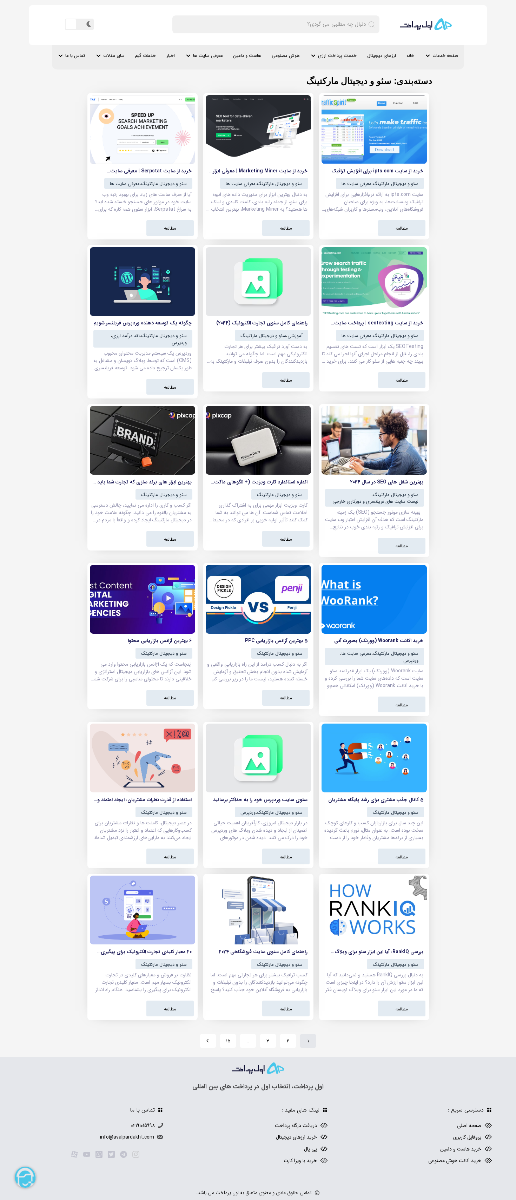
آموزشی (295, 335)
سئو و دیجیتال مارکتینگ (395, 183)
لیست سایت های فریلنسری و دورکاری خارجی (375, 501)
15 (228, 1041)
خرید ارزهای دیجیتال (296, 1137)
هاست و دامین (247, 55)
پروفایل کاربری (467, 1137)
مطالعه (402, 228)
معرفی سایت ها (208, 55)
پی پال (310, 1149)
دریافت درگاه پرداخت (296, 1125)
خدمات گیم (145, 55)
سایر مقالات (114, 55)
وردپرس (179, 343)
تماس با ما (75, 55)
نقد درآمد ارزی (126, 335)
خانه (410, 55)
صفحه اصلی (469, 1125)
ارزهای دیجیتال (381, 55)
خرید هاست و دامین (460, 1149)
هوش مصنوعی (286, 55)
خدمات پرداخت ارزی (337, 55)
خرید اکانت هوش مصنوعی (454, 1161)
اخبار (170, 55)
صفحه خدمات (445, 55)
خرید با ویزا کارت (300, 1161)
